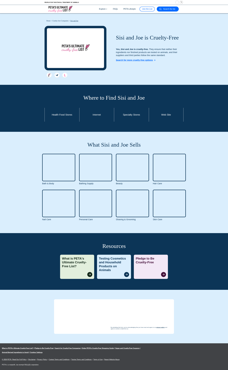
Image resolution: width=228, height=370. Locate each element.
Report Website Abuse (112, 359)
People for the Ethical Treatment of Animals (62, 2)
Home (48, 21)
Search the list (169, 9)
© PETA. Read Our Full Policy (14, 359)
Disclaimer (32, 359)
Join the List (147, 9)
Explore (102, 9)
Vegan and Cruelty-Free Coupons (127, 348)
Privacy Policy (42, 359)
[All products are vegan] (57, 75)
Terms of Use (98, 359)
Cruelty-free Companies (60, 21)
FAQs (115, 9)
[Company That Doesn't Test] (49, 75)
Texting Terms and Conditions (81, 359)
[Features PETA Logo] (64, 75)
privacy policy (127, 365)
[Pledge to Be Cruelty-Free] (151, 267)
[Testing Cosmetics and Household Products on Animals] (114, 267)
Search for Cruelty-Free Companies (68, 348)
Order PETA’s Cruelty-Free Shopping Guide (98, 348)
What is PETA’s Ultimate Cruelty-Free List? (17, 348)
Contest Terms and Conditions (59, 359)
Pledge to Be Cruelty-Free (44, 348)
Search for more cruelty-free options (134, 60)
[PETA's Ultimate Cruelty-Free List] (60, 9)
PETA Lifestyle (129, 9)
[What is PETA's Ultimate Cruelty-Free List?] (77, 267)
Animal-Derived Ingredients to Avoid (15, 352)
